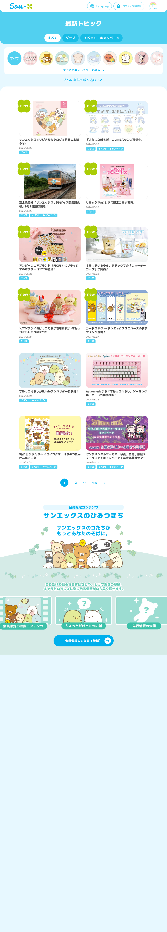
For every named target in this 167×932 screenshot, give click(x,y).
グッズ (70, 38)
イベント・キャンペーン (101, 38)
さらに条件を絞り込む (80, 80)
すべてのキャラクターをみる (81, 70)
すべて (52, 38)
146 (94, 483)
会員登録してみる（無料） (83, 641)
